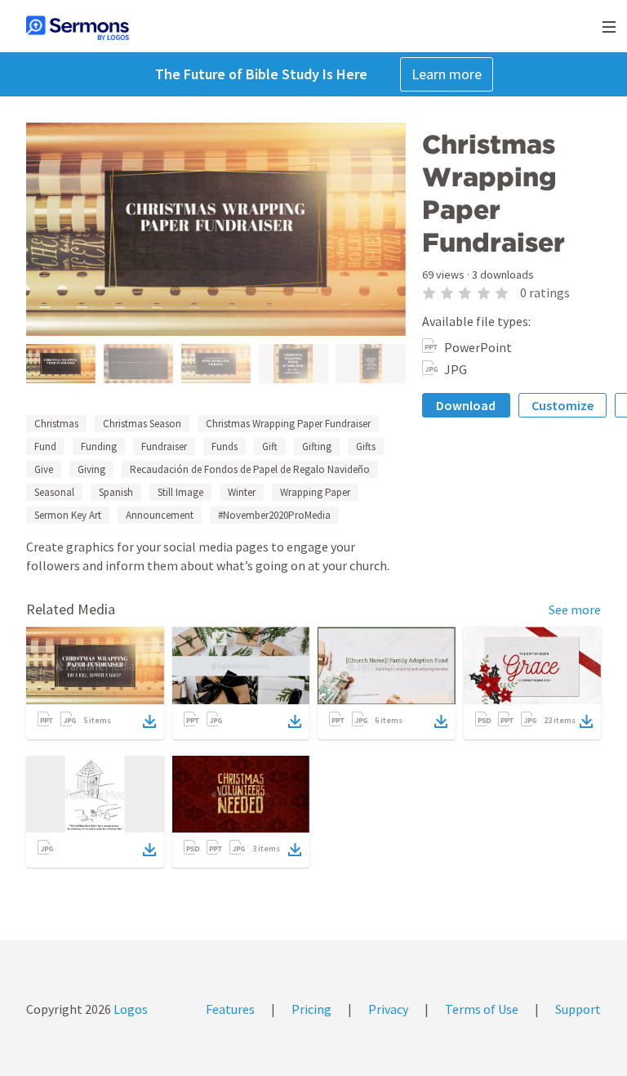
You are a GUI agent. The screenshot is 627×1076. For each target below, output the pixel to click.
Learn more (446, 74)
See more (575, 609)
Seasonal (54, 492)
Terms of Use (481, 1009)
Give (43, 469)
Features (230, 1009)
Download (466, 405)
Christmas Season (142, 424)
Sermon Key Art (67, 515)
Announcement (159, 515)
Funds (224, 446)
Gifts (366, 446)
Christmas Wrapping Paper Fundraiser (288, 424)
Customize (562, 405)
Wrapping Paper (315, 492)
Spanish (116, 492)
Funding (99, 446)
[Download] (149, 721)
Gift (270, 446)
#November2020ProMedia (274, 515)
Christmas (56, 424)
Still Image (180, 492)
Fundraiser (164, 446)
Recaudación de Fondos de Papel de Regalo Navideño (250, 469)
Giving (91, 469)
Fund (45, 446)
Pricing (311, 1009)
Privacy (388, 1009)
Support (578, 1009)
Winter (242, 492)
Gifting (316, 446)
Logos (129, 1009)
